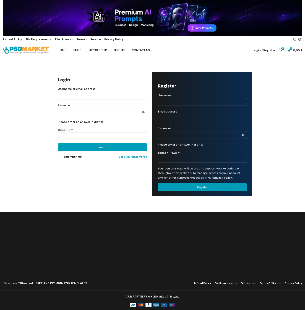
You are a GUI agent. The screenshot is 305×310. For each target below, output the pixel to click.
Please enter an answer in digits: (80, 122)
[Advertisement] (152, 244)
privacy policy (222, 177)
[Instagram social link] (294, 39)
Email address (168, 111)
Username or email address (78, 89)
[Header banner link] (152, 18)
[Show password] (143, 112)
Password (66, 105)
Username (166, 95)
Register (202, 187)
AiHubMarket (157, 296)
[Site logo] (26, 49)
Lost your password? (133, 156)
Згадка (174, 296)
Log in (102, 147)
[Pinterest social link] (299, 39)
